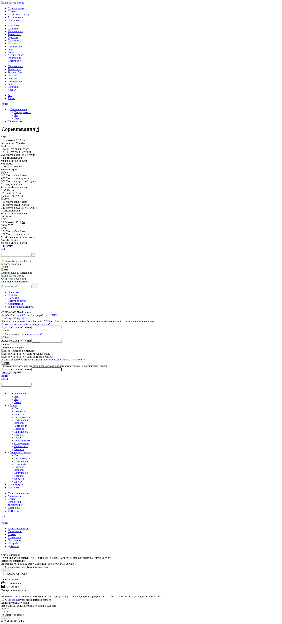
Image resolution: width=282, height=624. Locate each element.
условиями (14, 567)
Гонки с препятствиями (21, 306)
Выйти (14, 511)
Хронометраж (15, 17)
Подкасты (13, 20)
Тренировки (14, 34)
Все (16, 396)
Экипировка (15, 46)
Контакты (13, 297)
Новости (19, 449)
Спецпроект (14, 60)
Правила (12, 295)
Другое (12, 89)
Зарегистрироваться (20, 324)
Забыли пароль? (41, 324)
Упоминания (15, 121)
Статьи (12, 11)
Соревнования (16, 8)
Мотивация (14, 40)
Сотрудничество (17, 300)
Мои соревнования (18, 493)
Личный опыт (16, 55)
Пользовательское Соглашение (67, 359)
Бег (10, 95)
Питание (13, 43)
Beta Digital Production (22, 315)
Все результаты (22, 112)
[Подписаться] (35, 285)
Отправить (17, 372)
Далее (6, 570)
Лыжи (11, 98)
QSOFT (53, 315)
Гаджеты (13, 49)
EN (3, 248)
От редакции (15, 57)
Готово (6, 363)
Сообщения (14, 501)
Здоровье (13, 37)
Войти (4, 103)
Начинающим (15, 31)
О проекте (13, 292)
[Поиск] (33, 255)
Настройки (14, 507)
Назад (6, 372)
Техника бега (15, 72)
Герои (11, 52)
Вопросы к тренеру (18, 14)
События (13, 28)
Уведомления (15, 504)
